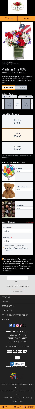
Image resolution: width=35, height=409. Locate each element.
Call (6, 407)
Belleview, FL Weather (8, 391)
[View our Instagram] (17, 326)
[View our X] (24, 326)
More (4, 83)
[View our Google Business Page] (14, 326)
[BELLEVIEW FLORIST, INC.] (17, 13)
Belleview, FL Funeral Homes (12, 384)
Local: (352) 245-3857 (17, 341)
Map (18, 407)
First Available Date (26, 97)
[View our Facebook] (10, 326)
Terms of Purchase (23, 398)
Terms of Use (17, 401)
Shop (10, 18)
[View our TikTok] (21, 326)
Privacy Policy (8, 398)
